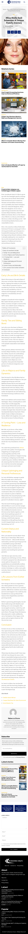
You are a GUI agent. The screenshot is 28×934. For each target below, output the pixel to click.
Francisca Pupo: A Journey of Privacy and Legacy (20, 809)
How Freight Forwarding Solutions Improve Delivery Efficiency (12, 93)
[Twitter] (12, 32)
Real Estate (4, 163)
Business (3, 114)
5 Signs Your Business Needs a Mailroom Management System (11, 117)
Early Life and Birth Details (11, 250)
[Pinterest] (15, 32)
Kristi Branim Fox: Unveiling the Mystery (7, 809)
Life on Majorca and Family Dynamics (14, 255)
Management (4, 90)
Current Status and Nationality (12, 265)
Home (4, 9)
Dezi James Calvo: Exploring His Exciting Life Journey (13, 918)
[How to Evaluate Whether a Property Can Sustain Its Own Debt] (14, 153)
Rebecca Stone (9, 26)
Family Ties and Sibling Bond (12, 253)
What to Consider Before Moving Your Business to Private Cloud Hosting (13, 141)
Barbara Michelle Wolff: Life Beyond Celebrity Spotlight (13, 923)
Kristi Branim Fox (8, 703)
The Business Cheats (7, 679)
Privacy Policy (20, 757)
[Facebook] (8, 32)
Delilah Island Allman (9, 697)
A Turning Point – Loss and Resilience (11, 258)
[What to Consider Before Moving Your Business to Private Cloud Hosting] (14, 129)
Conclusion (7, 270)
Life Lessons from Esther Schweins (13, 267)
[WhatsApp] (19, 32)
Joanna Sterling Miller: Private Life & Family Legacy (13, 912)
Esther (22, 447)
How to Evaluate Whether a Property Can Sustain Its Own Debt (13, 165)
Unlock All (14, 753)
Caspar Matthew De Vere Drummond (14, 700)
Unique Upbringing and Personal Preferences (13, 262)
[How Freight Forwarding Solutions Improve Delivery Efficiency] (14, 81)
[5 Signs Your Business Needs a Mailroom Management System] (14, 105)
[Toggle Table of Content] (23, 248)
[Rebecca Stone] (14, 712)
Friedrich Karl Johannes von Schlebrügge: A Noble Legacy (10, 190)
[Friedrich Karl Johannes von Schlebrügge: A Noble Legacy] (14, 178)
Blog (8, 9)
